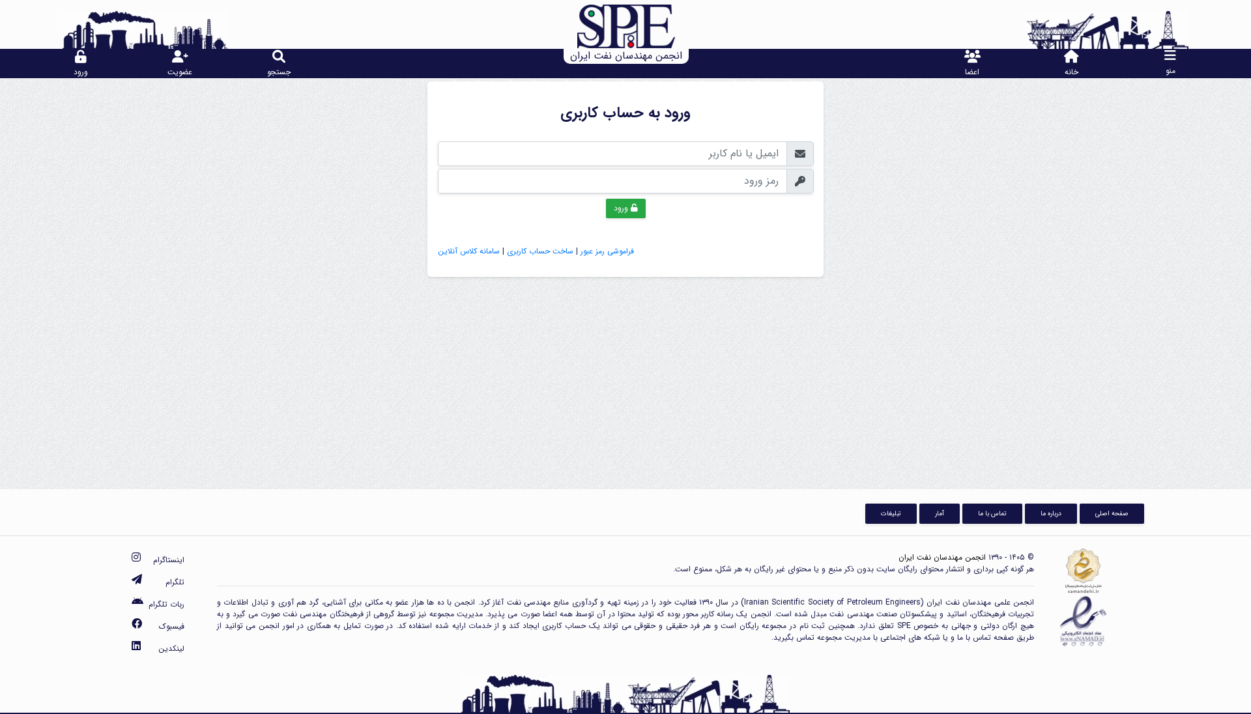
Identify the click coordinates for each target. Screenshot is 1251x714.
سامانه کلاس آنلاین (469, 251)
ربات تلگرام (166, 604)
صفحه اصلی (1112, 513)
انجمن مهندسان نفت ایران (942, 557)
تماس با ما (992, 513)
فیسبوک (171, 626)
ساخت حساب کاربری (540, 251)
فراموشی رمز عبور (607, 251)
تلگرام (174, 582)
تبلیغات (891, 513)
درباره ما (1051, 513)
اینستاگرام (168, 560)
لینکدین (171, 648)
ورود (622, 208)
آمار (939, 513)
